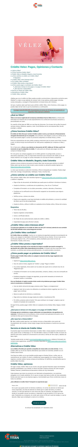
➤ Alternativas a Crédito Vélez (19, 92)
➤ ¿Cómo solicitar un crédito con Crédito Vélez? (25, 76)
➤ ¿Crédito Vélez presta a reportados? (22, 83)
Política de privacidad (44, 437)
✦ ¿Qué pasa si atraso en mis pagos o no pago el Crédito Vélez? (31, 87)
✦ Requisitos (16, 77)
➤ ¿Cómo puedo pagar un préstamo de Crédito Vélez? (26, 85)
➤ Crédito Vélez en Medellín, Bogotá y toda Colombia (26, 74)
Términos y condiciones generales (47, 435)
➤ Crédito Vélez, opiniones (18, 94)
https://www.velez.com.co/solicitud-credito (54, 177)
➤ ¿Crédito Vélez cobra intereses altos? (22, 79)
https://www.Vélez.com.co (27, 260)
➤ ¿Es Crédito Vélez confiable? (20, 81)
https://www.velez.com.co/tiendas (21, 167)
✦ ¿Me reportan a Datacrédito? (22, 88)
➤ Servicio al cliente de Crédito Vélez (21, 90)
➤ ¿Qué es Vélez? (16, 70)
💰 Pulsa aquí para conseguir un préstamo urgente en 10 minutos (39, 446)
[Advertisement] (39, 23)
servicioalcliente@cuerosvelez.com (40, 339)
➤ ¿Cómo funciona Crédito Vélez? (20, 72)
